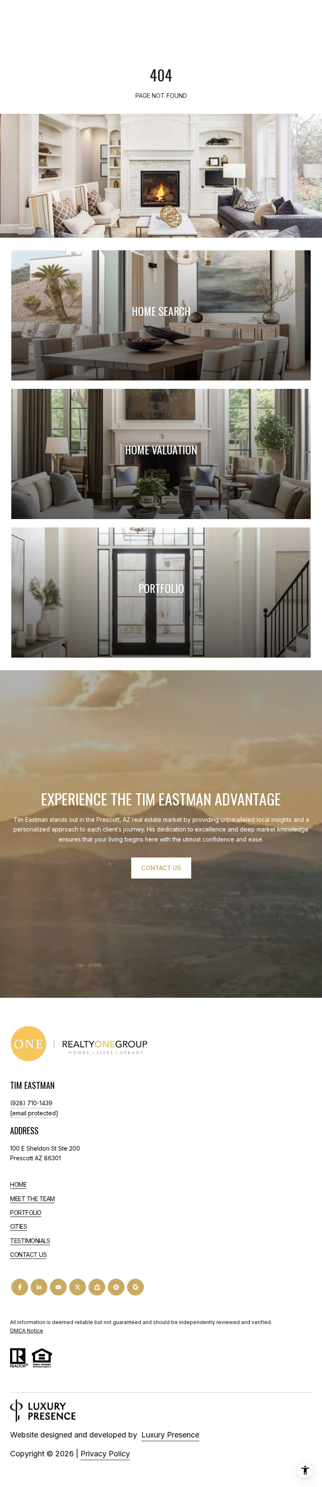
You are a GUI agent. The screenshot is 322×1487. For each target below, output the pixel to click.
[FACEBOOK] (19, 1287)
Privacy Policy (105, 1453)
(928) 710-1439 (31, 1103)
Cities (18, 1226)
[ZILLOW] (96, 1287)
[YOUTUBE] (58, 1287)
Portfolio (26, 1212)
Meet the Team (32, 1198)
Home (18, 1184)
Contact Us (28, 1254)
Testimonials (30, 1240)
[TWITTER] (77, 1287)
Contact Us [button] (161, 867)
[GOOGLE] (135, 1287)
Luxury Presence (170, 1434)
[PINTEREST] (116, 1287)
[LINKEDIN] (39, 1287)
